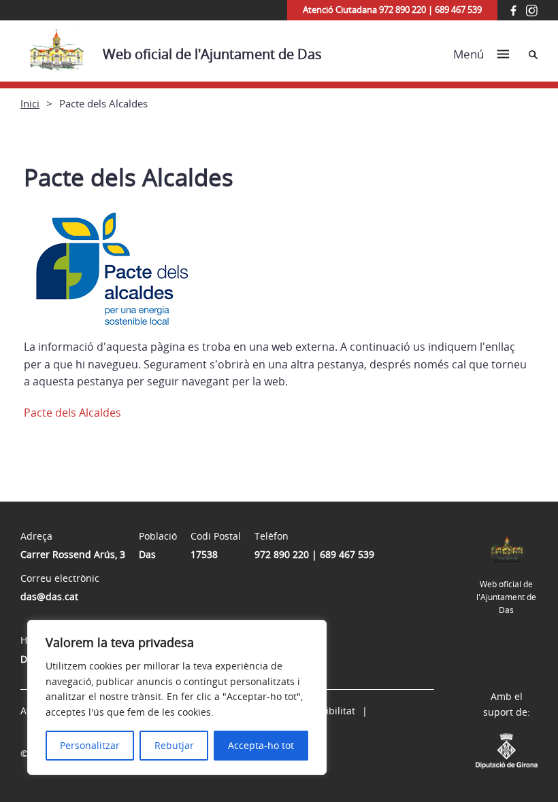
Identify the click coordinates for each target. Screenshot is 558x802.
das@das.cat (49, 596)
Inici (29, 103)
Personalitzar (90, 745)
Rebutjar (174, 745)
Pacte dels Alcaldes (72, 412)
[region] (177, 697)
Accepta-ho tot (261, 745)
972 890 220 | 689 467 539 (314, 554)
